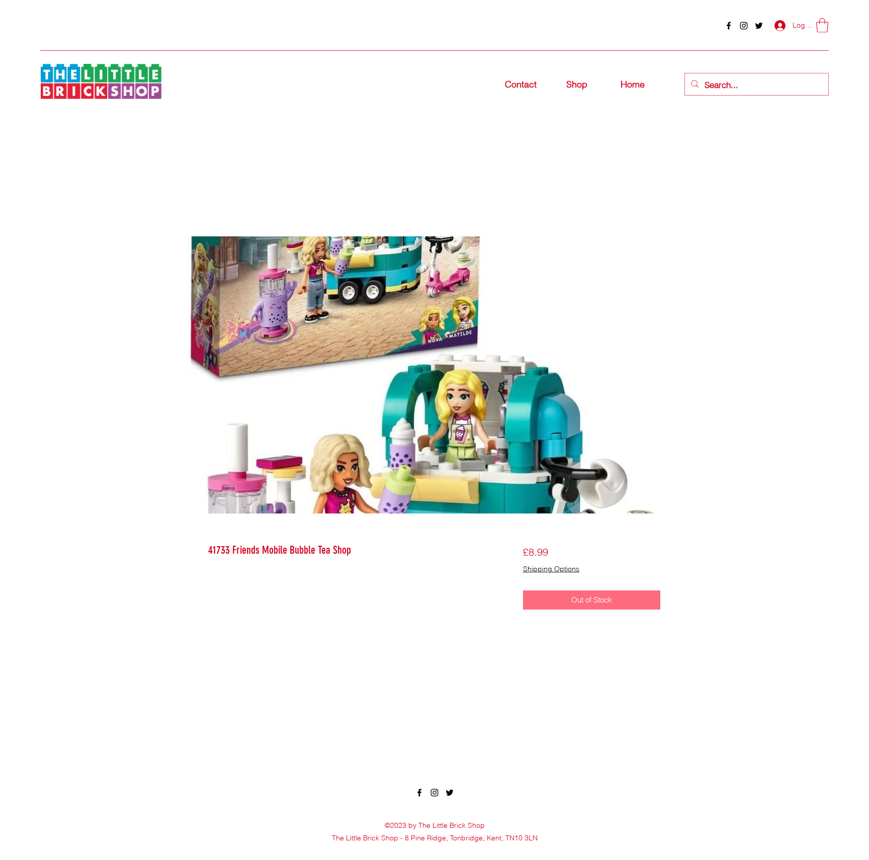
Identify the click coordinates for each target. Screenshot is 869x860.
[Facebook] (729, 26)
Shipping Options (551, 568)
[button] (822, 25)
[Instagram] (744, 26)
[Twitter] (759, 26)
